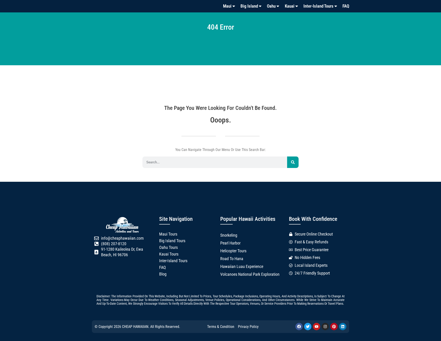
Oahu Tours (168, 247)
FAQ (345, 6)
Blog (163, 274)
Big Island (249, 6)
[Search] (293, 162)
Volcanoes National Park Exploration (250, 274)
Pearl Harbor (230, 243)
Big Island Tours (172, 241)
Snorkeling (228, 235)
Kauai (289, 6)
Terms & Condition (220, 326)
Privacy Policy (248, 326)
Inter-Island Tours (318, 6)
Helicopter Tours (233, 251)
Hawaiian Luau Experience (241, 266)
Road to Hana (231, 258)
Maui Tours (168, 234)
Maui (227, 6)
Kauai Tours (168, 254)
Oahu (271, 6)
